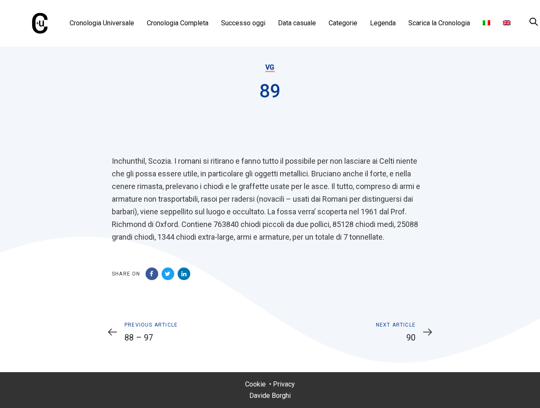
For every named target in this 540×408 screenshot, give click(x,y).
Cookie (255, 384)
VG (270, 67)
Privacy (284, 384)
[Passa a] (486, 23)
